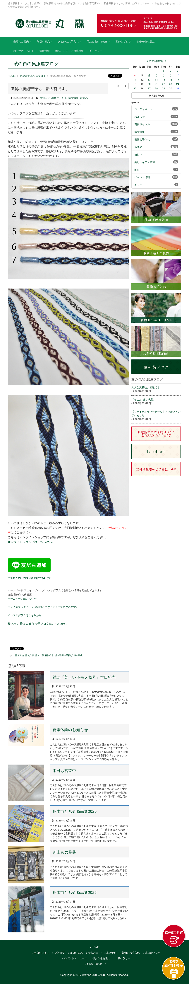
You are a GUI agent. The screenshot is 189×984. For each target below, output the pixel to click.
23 (170, 84)
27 (149, 88)
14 (156, 79)
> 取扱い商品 (75, 952)
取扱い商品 (44, 41)
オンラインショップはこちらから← (31, 542)
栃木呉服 (29, 655)
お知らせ (44, 98)
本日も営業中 (64, 770)
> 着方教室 (92, 952)
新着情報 (73, 98)
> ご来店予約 (108, 952)
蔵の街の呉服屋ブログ (33, 76)
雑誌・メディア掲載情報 (69, 50)
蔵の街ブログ (123, 41)
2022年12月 (156, 61)
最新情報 (44, 50)
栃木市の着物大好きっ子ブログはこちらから (37, 623)
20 (149, 84)
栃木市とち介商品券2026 (75, 811)
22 (163, 84)
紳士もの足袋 (64, 852)
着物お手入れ (142, 139)
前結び (138, 154)
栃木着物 (19, 655)
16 (170, 79)
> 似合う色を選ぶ (100, 958)
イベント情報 (142, 177)
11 (134, 79)
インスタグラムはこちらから (24, 615)
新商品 (84, 98)
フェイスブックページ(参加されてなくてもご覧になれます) (42, 607)
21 (156, 84)
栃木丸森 (39, 655)
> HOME (94, 947)
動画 (137, 169)
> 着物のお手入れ (129, 952)
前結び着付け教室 (97, 41)
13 (149, 79)
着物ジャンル (59, 98)
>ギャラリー (123, 958)
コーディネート (143, 109)
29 (163, 88)
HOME (12, 76)
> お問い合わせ (93, 964)
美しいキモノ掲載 (144, 162)
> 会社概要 (58, 952)
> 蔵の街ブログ (151, 952)
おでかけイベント (23, 50)
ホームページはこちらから (23, 598)
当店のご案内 (21, 41)
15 (163, 79)
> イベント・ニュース (74, 958)
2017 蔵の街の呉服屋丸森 (90, 975)
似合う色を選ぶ (146, 41)
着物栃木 (49, 655)
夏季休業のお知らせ (70, 729)
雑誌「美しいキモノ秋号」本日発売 (84, 677)
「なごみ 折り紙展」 (143, 399)
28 (156, 88)
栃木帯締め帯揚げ (64, 655)
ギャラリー (95, 50)
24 (177, 84)
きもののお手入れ (68, 41)
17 (177, 79)
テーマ (135, 102)
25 (134, 88)
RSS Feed (157, 95)
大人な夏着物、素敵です (145, 387)
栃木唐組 (78, 655)
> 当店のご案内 (40, 952)
